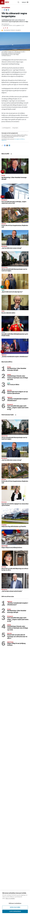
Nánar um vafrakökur (10, 898)
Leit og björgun (6, 7)
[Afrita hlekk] (2, 10)
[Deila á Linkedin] (8, 10)
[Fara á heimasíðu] (6, 2)
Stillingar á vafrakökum (15, 903)
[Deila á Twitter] (6, 10)
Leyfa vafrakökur (15, 911)
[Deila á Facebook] (4, 10)
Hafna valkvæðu (15, 907)
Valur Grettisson (5, 24)
